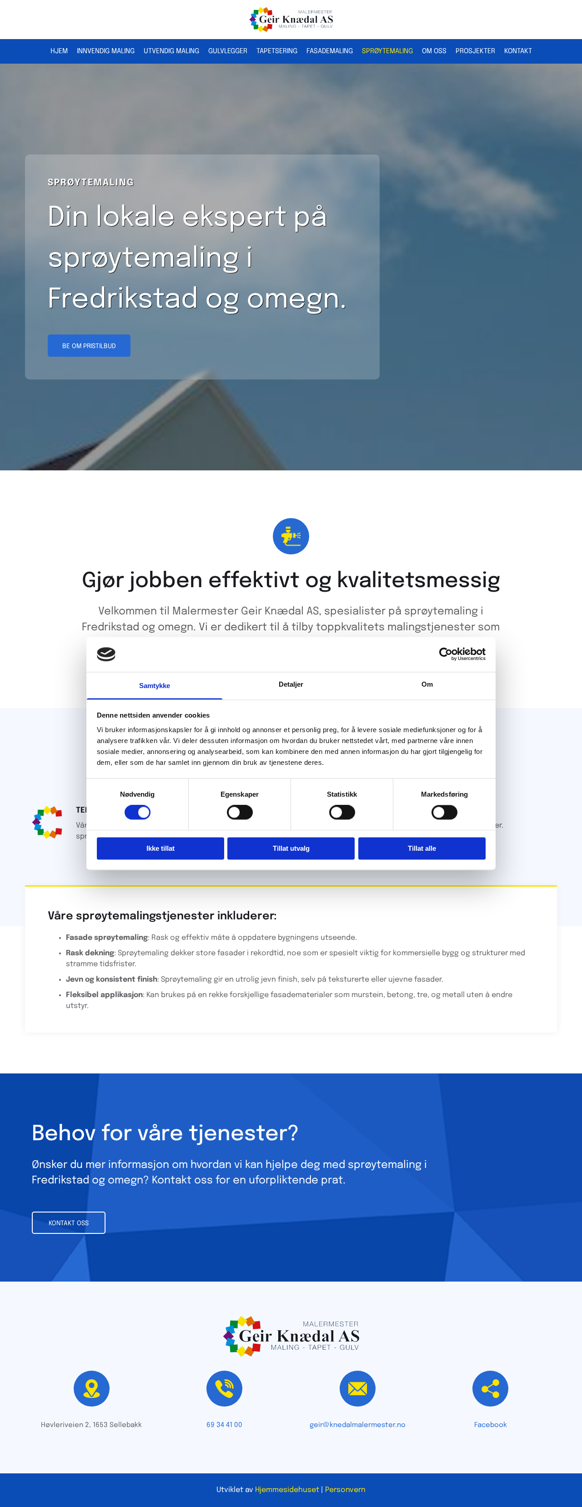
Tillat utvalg (291, 848)
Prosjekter (475, 51)
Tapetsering (276, 51)
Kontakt (518, 51)
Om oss (434, 51)
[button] (89, 345)
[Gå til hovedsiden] (290, 19)
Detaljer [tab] (291, 684)
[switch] (240, 812)
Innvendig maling (106, 51)
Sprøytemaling (387, 51)
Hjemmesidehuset (287, 1490)
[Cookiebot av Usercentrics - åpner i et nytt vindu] (446, 654)
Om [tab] (427, 684)
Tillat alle (422, 848)
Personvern (345, 1490)
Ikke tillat (160, 848)
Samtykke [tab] (155, 685)
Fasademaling (329, 51)
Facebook (490, 1425)
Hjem (59, 51)
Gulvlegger (227, 51)
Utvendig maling (171, 51)
